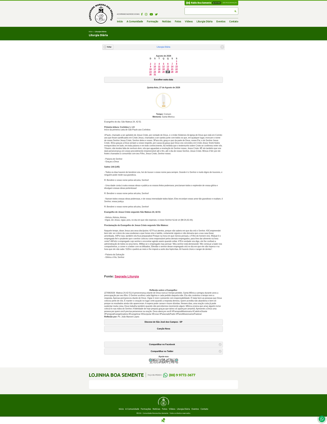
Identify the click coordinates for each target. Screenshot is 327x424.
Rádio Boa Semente (201, 2)
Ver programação (230, 2)
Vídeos (189, 21)
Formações (146, 409)
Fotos (178, 21)
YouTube (151, 14)
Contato (233, 21)
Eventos (220, 21)
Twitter (156, 14)
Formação (152, 21)
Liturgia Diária (204, 21)
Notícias (166, 21)
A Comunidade (135, 21)
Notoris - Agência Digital (163, 420)
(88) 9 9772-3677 (182, 375)
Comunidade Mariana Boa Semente (101, 14)
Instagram (146, 14)
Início (120, 21)
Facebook (141, 14)
